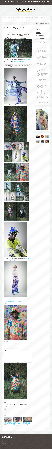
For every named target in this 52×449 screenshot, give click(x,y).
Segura (17, 61)
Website (5, 347)
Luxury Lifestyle (11, 17)
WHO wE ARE (18, 1)
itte (15, 61)
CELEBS (45, 17)
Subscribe (38, 33)
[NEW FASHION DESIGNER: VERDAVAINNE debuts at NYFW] (17, 419)
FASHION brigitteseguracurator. (23, 301)
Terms (5, 446)
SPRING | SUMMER (17, 32)
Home (4, 23)
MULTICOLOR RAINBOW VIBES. (9, 301)
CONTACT (8, 1)
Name (6, 341)
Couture (36, 17)
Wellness (31, 17)
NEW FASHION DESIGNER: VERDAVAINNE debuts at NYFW (17, 423)
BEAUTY (22, 17)
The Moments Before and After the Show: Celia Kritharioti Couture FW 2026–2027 (42, 45)
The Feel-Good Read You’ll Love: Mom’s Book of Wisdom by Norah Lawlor (42, 57)
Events (26, 17)
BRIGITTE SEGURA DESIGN (45, 1)
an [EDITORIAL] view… (9, 23)
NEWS (5, 17)
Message (5, 350)
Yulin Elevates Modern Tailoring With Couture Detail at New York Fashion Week (42, 70)
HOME (5, 1)
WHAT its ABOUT (24, 1)
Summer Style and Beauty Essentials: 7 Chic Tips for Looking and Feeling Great (42, 53)
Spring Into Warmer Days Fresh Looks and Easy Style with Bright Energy (42, 61)
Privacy (3, 446)
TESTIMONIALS (30, 1)
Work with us (13, 1)
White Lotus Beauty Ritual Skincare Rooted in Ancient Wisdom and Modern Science (42, 83)
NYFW (10, 32)
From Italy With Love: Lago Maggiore (42, 102)
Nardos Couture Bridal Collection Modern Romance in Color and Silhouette (41, 64)
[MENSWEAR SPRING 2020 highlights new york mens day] (8, 419)
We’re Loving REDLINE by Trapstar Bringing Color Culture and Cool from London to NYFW (42, 93)
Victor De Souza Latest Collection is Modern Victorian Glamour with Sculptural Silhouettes (42, 74)
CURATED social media (36, 1)
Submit (18, 362)
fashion (17, 17)
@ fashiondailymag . (21, 61)
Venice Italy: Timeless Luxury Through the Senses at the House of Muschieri (42, 99)
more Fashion (5, 298)
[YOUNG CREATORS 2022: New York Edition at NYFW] (27, 419)
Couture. (9, 298)
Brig (14, 61)
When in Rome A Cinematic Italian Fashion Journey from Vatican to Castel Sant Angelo (42, 90)
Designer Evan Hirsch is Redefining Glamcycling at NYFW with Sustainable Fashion (42, 86)
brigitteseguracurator (27, 59)
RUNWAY (41, 17)
